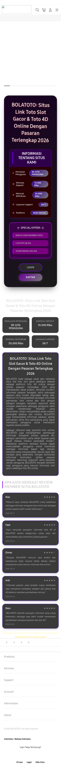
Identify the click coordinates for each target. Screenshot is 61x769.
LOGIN (30, 267)
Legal (29, 762)
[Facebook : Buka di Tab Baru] (20, 755)
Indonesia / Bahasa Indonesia (17, 739)
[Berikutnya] (57, 60)
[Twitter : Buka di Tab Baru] (27, 755)
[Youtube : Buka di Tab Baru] (41, 755)
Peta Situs (40, 762)
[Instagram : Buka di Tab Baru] (34, 755)
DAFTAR (30, 277)
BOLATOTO (11, 379)
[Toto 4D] (9, 9)
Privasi (19, 762)
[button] (44, 10)
